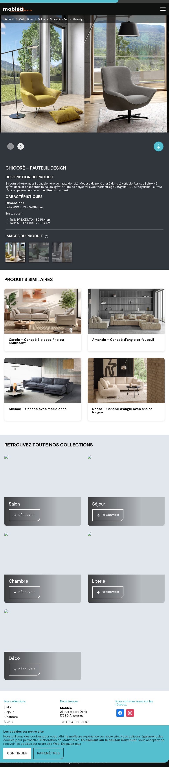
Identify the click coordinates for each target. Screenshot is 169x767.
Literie (8, 721)
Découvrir (27, 515)
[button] (21, 146)
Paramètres (48, 753)
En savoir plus (71, 744)
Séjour (9, 712)
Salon (41, 19)
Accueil (9, 19)
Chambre (11, 717)
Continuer (17, 753)
